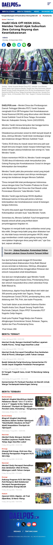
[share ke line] (24, 46)
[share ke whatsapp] (14, 46)
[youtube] (34, 526)
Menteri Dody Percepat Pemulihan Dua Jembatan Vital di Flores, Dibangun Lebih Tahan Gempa (17, 467)
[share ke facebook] (4, 46)
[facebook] (18, 526)
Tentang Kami (31, 531)
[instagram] (29, 526)
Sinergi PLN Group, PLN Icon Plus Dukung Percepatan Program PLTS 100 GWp (18, 453)
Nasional (11, 19)
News (36, 11)
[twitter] (23, 526)
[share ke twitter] (9, 46)
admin (5, 38)
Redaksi (17, 531)
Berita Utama (8, 11)
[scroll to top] (49, 530)
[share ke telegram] (19, 46)
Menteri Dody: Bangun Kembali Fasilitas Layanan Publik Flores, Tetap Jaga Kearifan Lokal (16, 439)
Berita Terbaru (24, 11)
